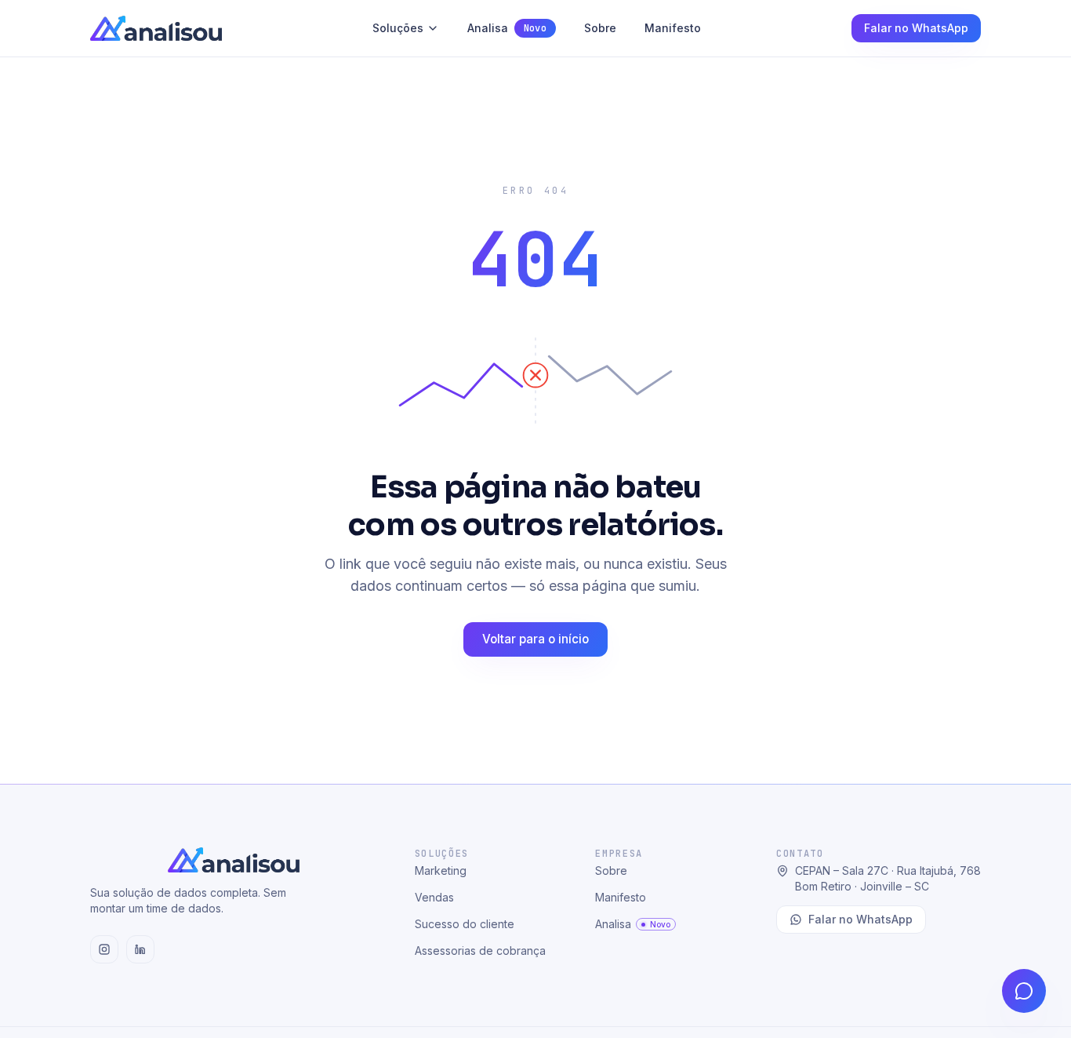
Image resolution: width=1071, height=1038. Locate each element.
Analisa (506, 28)
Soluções (397, 28)
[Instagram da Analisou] (104, 949)
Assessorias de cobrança (480, 950)
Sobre (600, 28)
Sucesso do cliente (464, 924)
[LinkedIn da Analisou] (140, 949)
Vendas (434, 897)
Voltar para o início (535, 639)
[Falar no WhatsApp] (1024, 991)
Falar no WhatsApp (916, 28)
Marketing (441, 870)
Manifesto (672, 28)
